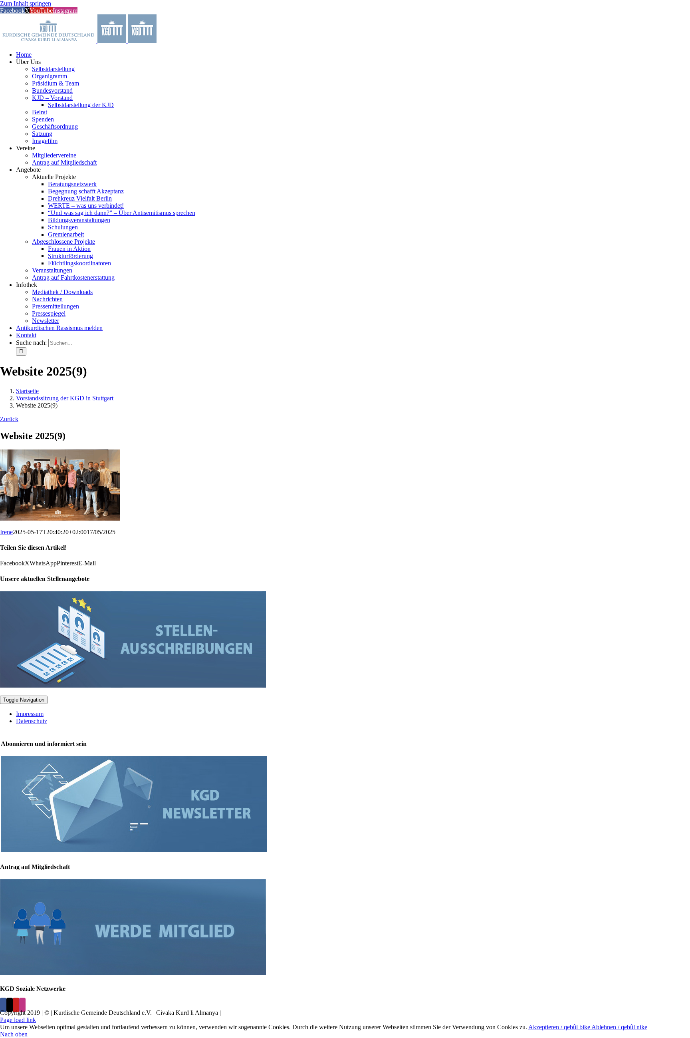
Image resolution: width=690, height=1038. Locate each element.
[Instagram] (22, 1005)
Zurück (9, 419)
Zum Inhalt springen (25, 3)
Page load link (18, 1019)
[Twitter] (9, 1005)
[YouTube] (16, 1005)
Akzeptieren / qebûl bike (559, 1027)
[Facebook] (3, 1005)
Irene (6, 532)
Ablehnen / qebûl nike (619, 1027)
